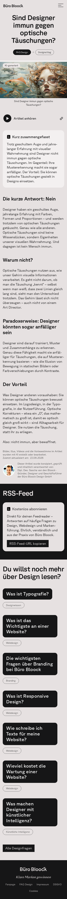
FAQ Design (22, 52)
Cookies (33, 891)
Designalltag (44, 52)
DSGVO (57, 884)
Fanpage (10, 884)
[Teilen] (61, 118)
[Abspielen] (7, 118)
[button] (61, 6)
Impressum (43, 884)
